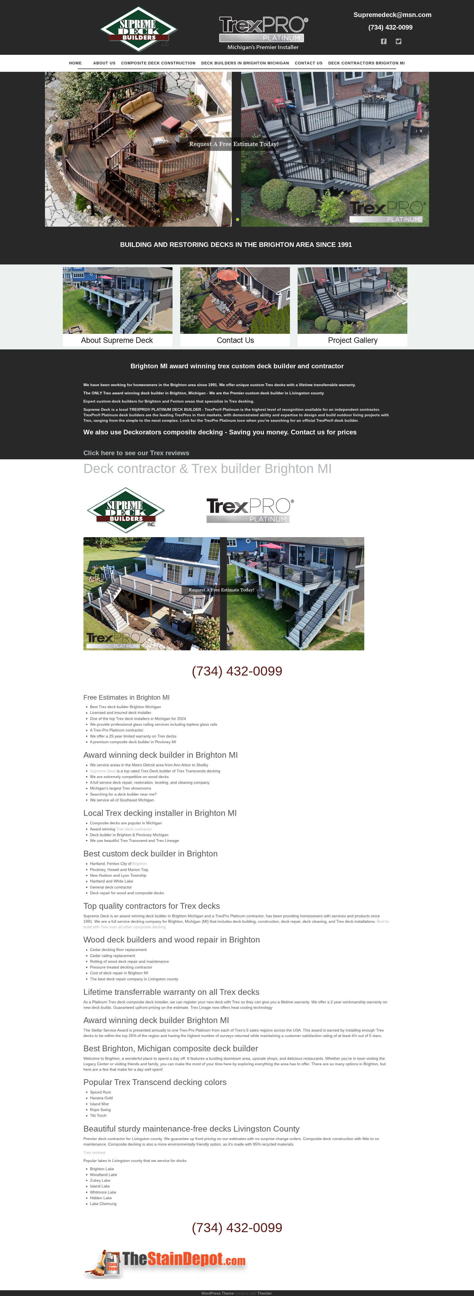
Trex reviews (94, 1152)
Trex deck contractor (134, 829)
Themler (264, 1293)
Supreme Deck (103, 771)
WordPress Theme (217, 1293)
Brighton (139, 863)
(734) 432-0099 (237, 671)
